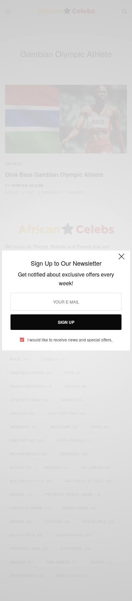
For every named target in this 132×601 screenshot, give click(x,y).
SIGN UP (66, 322)
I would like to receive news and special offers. (69, 340)
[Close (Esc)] (121, 259)
